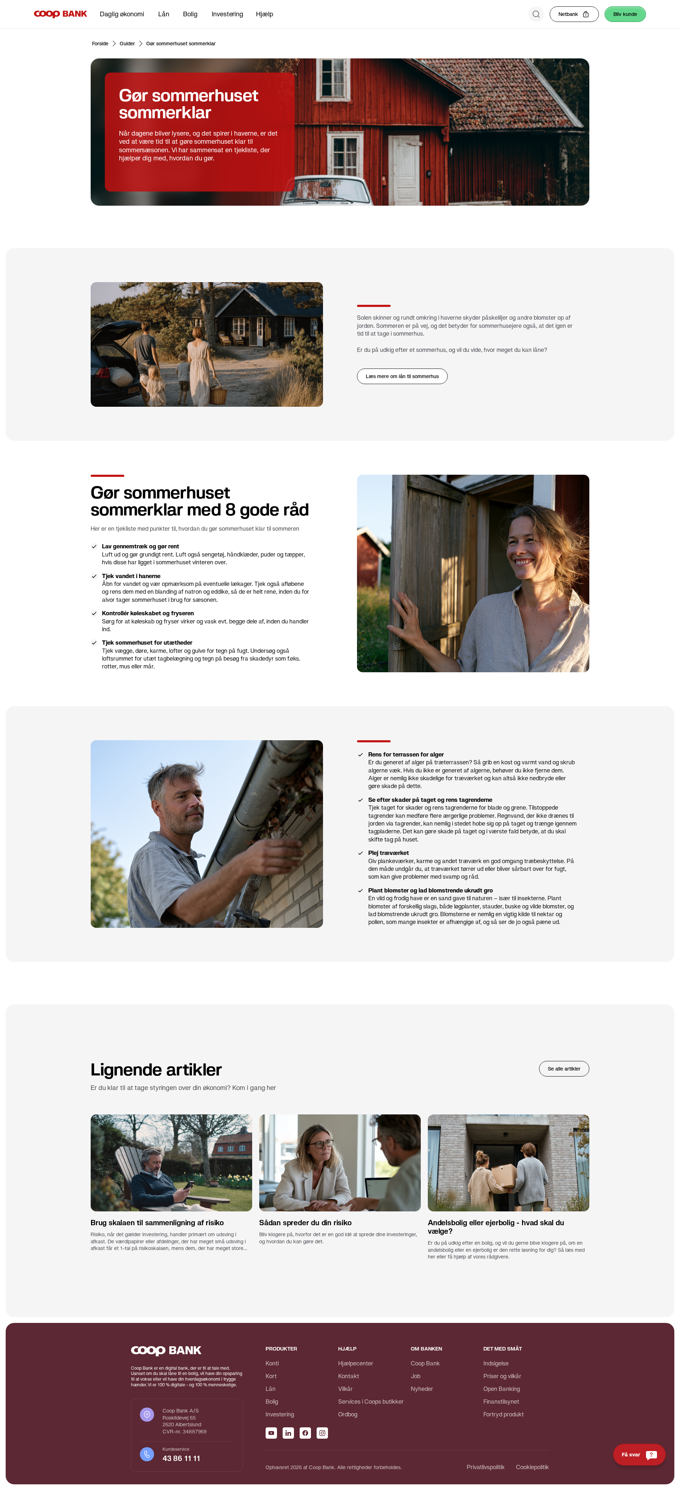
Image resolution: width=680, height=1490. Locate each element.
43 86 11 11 (182, 1458)
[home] (60, 14)
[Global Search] (536, 14)
